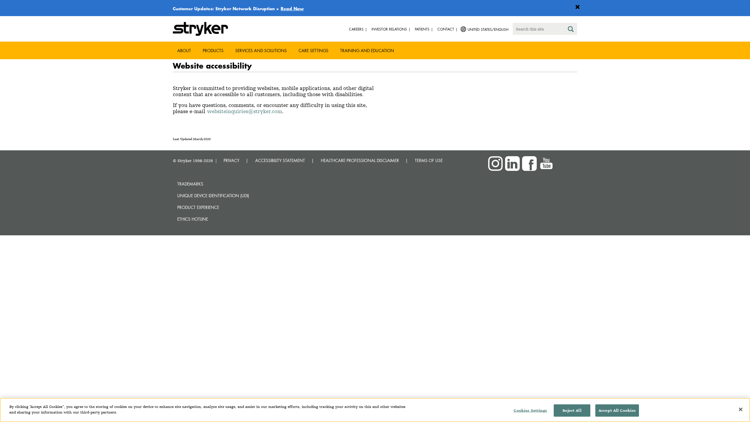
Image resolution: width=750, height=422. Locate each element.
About (184, 50)
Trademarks (190, 184)
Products (213, 50)
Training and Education (367, 50)
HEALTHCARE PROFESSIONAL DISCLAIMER (360, 160)
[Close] (740, 409)
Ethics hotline (192, 219)
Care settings (313, 50)
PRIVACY (231, 160)
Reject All (571, 410)
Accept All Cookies (617, 410)
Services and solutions (261, 50)
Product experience (198, 207)
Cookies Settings (530, 410)
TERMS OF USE (429, 160)
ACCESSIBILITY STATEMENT (280, 160)
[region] (375, 410)
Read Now (292, 8)
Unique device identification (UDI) (213, 195)
